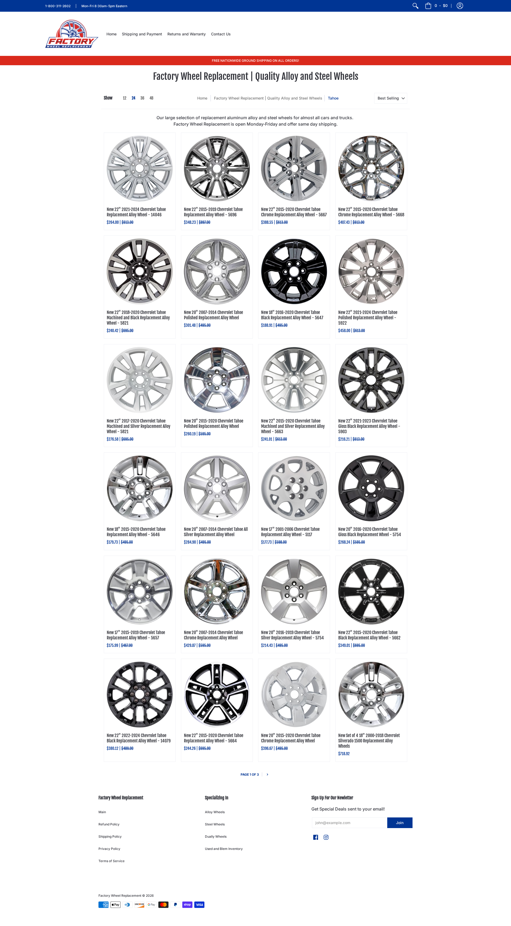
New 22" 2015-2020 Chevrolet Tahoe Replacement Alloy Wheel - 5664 (213, 738)
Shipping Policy (110, 836)
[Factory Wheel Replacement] (71, 34)
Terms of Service (111, 861)
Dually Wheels (215, 836)
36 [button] (142, 98)
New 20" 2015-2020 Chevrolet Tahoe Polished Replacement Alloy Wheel (213, 423)
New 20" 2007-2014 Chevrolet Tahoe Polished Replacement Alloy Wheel (213, 315)
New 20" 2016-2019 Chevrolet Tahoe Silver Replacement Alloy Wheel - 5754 (292, 635)
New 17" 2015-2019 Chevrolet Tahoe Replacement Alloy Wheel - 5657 (136, 635)
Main (102, 812)
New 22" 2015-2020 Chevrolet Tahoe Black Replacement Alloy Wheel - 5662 (369, 635)
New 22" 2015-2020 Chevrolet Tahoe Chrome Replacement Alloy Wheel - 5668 (371, 212)
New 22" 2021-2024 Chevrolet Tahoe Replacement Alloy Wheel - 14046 (136, 212)
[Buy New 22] (140, 168)
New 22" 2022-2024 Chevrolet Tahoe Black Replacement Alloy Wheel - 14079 (139, 738)
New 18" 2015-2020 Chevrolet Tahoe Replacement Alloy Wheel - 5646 (136, 532)
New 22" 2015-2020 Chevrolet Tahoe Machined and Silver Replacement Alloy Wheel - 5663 (293, 426)
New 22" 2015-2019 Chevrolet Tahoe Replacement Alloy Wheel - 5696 (213, 212)
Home (202, 98)
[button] (459, 6)
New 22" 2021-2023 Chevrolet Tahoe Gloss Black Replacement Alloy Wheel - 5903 (369, 426)
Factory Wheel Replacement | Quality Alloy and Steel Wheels (268, 98)
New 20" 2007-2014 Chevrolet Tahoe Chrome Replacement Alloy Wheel (213, 635)
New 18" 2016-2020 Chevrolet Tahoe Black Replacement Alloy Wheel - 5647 (292, 315)
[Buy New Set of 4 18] (371, 694)
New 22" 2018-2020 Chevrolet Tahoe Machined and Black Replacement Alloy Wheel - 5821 (138, 318)
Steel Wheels (215, 824)
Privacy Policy (109, 849)
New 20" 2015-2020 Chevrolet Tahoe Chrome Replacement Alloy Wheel (290, 738)
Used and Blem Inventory (224, 849)
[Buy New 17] (294, 488)
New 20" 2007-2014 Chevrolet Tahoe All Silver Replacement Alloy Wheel (216, 532)
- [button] (441, 5)
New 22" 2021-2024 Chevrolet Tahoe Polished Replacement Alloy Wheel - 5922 (367, 318)
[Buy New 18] (294, 271)
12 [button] (124, 98)
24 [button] (133, 98)
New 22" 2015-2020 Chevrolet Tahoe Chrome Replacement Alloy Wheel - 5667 (294, 212)
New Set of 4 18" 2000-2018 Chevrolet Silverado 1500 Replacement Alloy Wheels (369, 741)
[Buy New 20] (217, 271)
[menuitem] (415, 6)
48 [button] (151, 98)
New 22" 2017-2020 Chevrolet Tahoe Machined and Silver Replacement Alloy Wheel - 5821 (138, 426)
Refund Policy (108, 824)
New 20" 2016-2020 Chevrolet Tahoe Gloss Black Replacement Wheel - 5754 (369, 532)
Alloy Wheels (215, 812)
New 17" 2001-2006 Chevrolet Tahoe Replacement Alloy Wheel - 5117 (290, 532)
